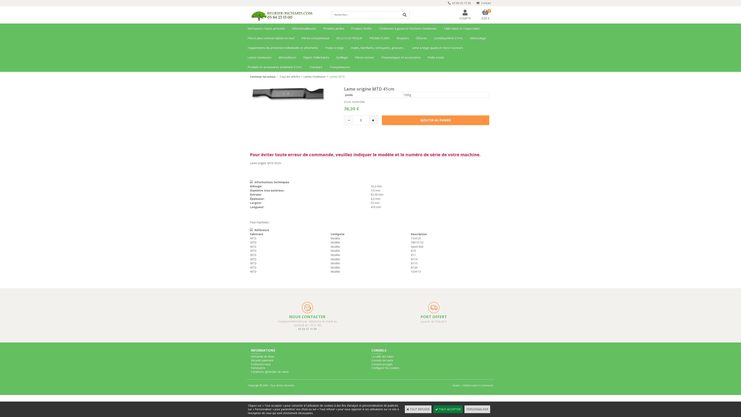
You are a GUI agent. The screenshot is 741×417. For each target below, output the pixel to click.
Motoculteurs (287, 57)
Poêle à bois (436, 57)
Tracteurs (315, 67)
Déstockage (478, 38)
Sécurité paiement (262, 360)
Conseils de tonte (382, 360)
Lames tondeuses (260, 57)
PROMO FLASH (379, 38)
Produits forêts (361, 28)
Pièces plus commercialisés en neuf (271, 38)
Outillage (342, 57)
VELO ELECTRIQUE (349, 38)
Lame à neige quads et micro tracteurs (437, 48)
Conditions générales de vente (270, 372)
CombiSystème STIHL (448, 38)
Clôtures (421, 38)
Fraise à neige (334, 48)
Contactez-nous (261, 364)
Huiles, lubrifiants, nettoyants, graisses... (378, 48)
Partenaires (258, 368)
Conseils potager (381, 364)
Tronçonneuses (339, 67)
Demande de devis (262, 356)
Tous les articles (290, 76)
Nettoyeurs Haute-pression (266, 28)
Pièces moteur (364, 57)
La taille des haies (382, 356)
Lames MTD (337, 76)
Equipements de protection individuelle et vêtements (283, 48)
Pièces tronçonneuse (315, 38)
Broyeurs (403, 38)
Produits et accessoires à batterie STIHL (275, 67)
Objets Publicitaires (316, 57)
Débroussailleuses (304, 28)
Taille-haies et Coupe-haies (462, 28)
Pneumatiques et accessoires (401, 57)
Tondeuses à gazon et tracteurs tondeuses (408, 28)
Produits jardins (333, 28)
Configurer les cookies (385, 368)
